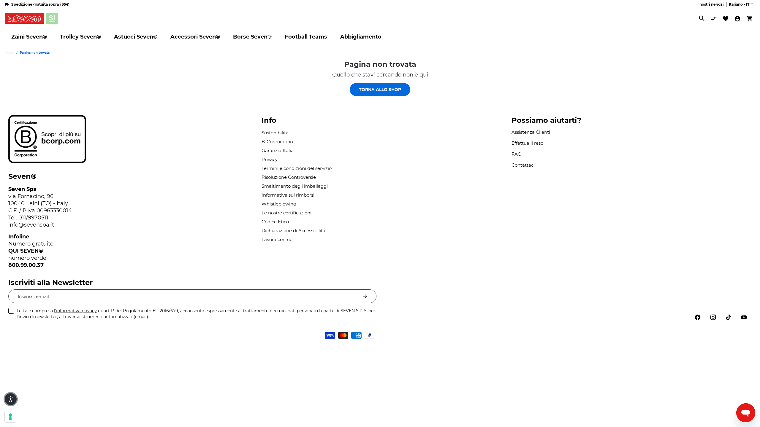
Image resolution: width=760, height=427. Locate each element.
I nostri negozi (710, 4)
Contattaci (523, 165)
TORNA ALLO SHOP (380, 89)
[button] (11, 399)
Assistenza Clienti (531, 132)
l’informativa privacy (75, 310)
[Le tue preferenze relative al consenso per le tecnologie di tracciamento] (10, 416)
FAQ (517, 154)
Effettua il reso (527, 143)
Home (9, 53)
